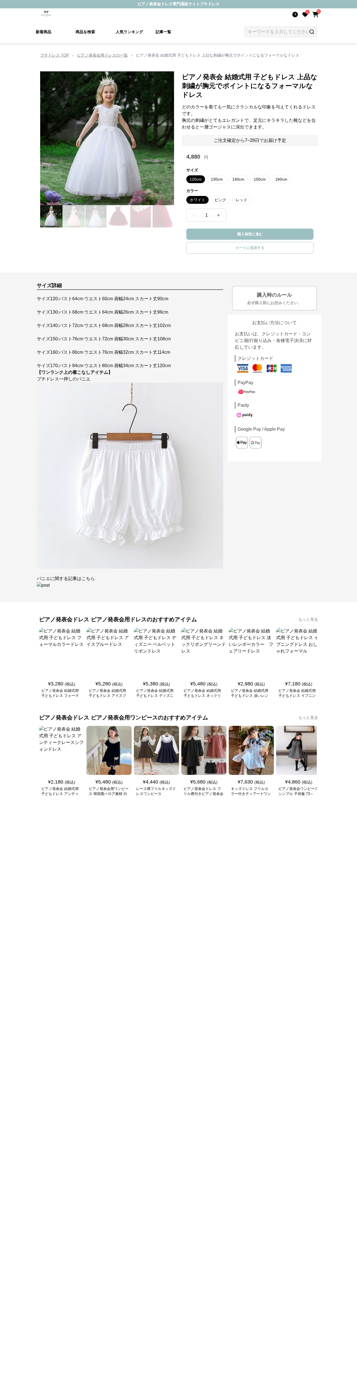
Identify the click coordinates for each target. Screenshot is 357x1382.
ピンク (220, 200)
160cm (281, 179)
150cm (260, 179)
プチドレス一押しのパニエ (63, 379)
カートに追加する (249, 248)
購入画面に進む (250, 234)
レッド (241, 200)
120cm (196, 179)
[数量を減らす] (194, 215)
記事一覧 (163, 32)
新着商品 (43, 32)
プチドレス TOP (54, 55)
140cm (238, 179)
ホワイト (197, 200)
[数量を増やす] (218, 215)
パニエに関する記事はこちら (66, 578)
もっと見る (308, 619)
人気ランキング (129, 32)
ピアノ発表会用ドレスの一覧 (102, 55)
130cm (217, 179)
